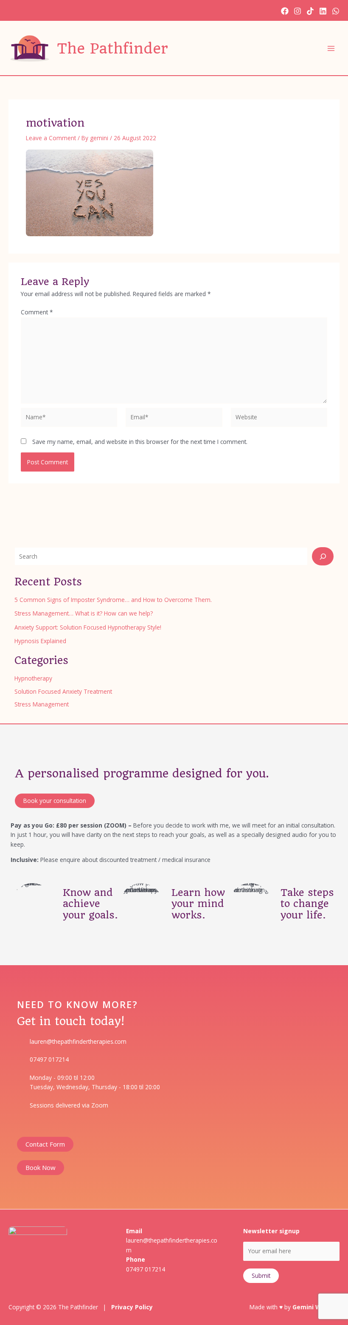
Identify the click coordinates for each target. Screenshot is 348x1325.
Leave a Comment (51, 138)
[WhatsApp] (336, 11)
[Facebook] (285, 11)
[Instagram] (297, 11)
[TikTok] (310, 11)
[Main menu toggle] (331, 48)
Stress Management (41, 704)
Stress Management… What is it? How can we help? (83, 613)
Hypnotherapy (33, 678)
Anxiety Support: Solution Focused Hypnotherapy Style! (87, 627)
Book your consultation (54, 801)
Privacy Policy (132, 1307)
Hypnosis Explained (40, 641)
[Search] (323, 556)
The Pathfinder (112, 48)
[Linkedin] (323, 11)
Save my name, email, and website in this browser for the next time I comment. (139, 442)
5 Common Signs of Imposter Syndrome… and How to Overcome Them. (113, 600)
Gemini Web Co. (316, 1307)
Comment (37, 312)
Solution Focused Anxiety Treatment (63, 691)
